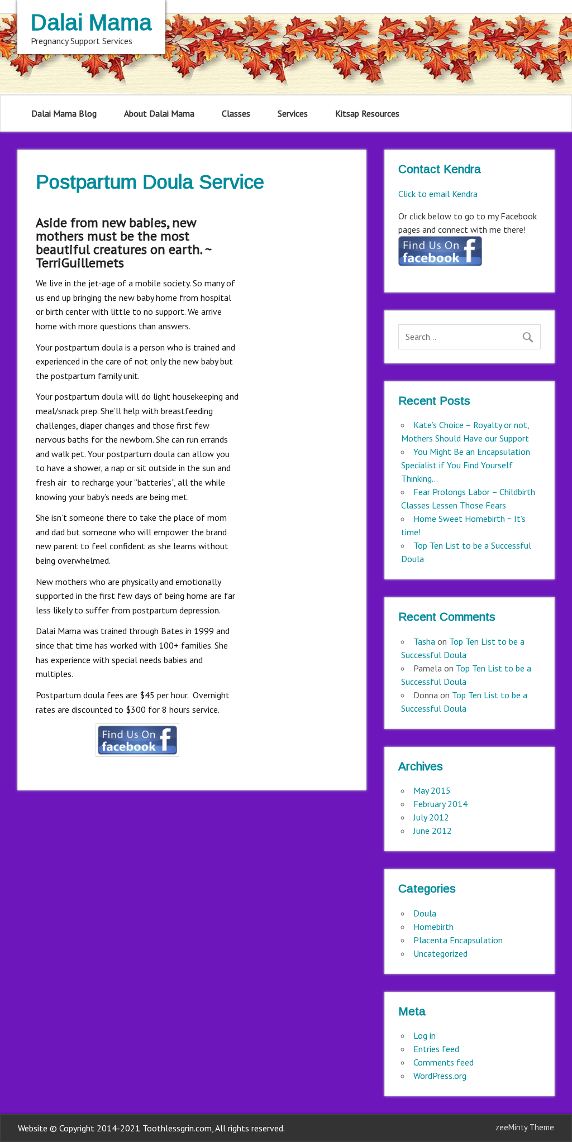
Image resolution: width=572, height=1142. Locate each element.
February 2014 (440, 803)
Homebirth (433, 926)
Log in (424, 1035)
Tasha (424, 641)
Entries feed (436, 1048)
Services (293, 113)
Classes (236, 113)
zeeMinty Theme (524, 1127)
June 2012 (432, 830)
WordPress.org (439, 1075)
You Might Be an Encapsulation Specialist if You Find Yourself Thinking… (465, 465)
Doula (424, 913)
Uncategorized (440, 953)
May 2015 (432, 790)
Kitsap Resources (367, 113)
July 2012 (431, 817)
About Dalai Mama (159, 113)
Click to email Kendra (438, 193)
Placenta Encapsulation (458, 940)
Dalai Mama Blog (64, 113)
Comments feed (443, 1062)
